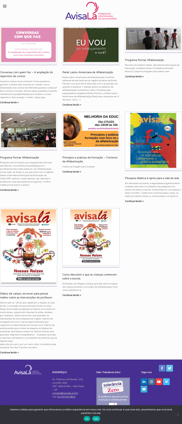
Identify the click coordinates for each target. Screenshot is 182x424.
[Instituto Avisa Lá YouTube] (159, 381)
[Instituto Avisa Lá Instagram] (151, 381)
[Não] (177, 414)
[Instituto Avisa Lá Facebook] (162, 368)
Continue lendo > (9, 102)
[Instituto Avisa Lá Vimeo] (166, 381)
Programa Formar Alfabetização (144, 60)
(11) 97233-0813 (66, 396)
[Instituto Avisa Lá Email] (144, 389)
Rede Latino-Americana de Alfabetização (87, 72)
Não (96, 418)
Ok (87, 418)
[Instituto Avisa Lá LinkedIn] (144, 381)
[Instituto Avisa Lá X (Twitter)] (169, 368)
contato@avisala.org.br (65, 393)
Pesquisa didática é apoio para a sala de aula (152, 178)
